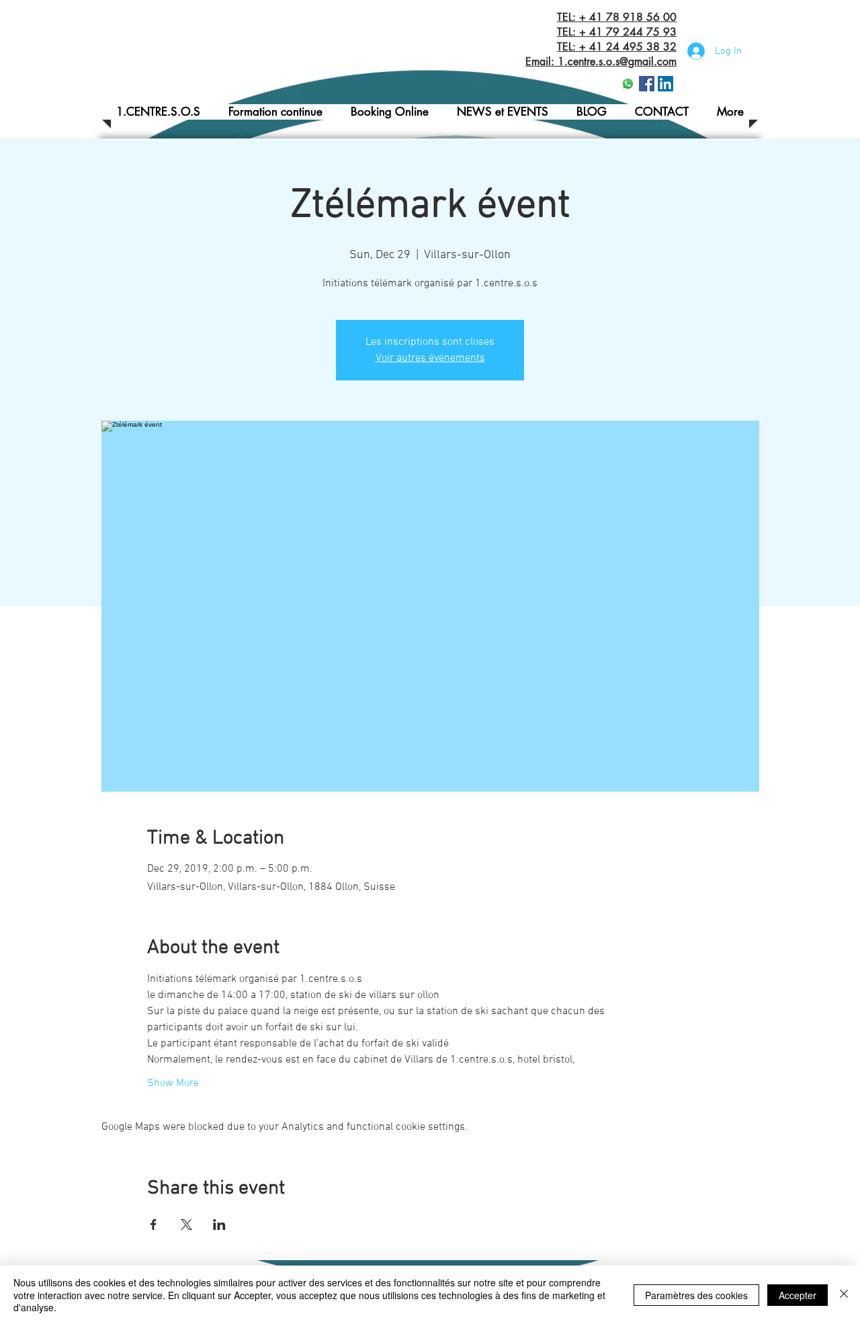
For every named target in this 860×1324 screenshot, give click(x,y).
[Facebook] (646, 83)
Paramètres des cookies (696, 1295)
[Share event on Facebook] (153, 1224)
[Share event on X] (186, 1224)
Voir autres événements (430, 358)
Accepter (797, 1295)
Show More (173, 1083)
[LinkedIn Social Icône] (665, 83)
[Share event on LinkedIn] (219, 1224)
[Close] (844, 1294)
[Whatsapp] (628, 83)
